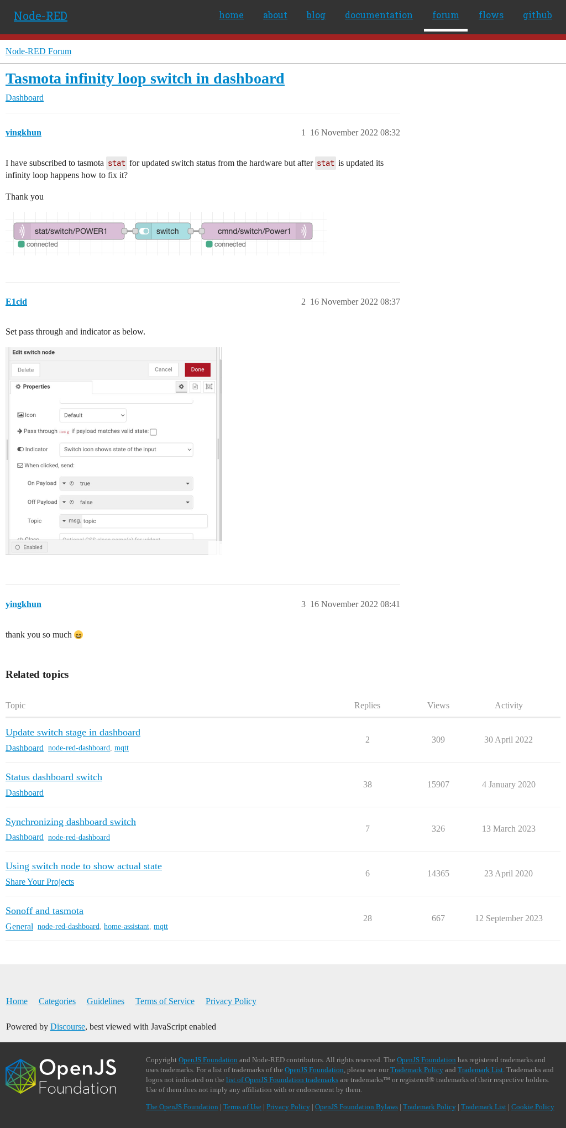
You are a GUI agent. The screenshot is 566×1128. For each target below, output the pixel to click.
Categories (57, 1001)
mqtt (121, 748)
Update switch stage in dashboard (73, 732)
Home (17, 1001)
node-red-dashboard (79, 748)
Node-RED (40, 15)
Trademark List (480, 1070)
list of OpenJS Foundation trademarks (282, 1079)
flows (491, 14)
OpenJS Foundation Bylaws (356, 1107)
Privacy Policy (231, 1001)
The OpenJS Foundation (182, 1107)
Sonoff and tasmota (44, 910)
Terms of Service (165, 1001)
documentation (379, 14)
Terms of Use (242, 1107)
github (537, 14)
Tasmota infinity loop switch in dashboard (145, 78)
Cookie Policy (532, 1107)
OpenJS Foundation (208, 1060)
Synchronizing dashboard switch (71, 821)
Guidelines (105, 1001)
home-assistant (126, 926)
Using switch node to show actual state (84, 865)
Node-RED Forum (38, 51)
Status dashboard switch (54, 776)
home (231, 14)
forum (445, 14)
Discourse (67, 1026)
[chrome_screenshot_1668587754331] (114, 451)
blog (316, 14)
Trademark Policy (416, 1070)
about (275, 14)
